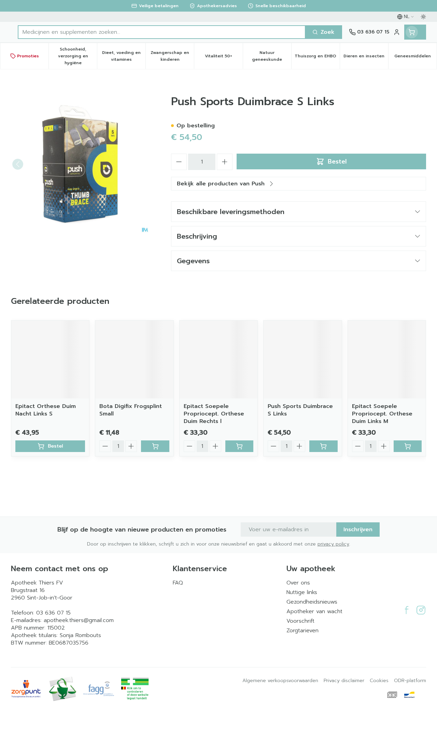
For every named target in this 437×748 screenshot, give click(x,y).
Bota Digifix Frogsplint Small (130, 410)
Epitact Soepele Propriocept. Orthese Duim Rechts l (214, 413)
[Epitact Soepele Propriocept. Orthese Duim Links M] (387, 359)
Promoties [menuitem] (28, 56)
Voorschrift (300, 621)
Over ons (298, 583)
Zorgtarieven (302, 630)
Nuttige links (301, 592)
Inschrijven (357, 529)
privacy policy (333, 544)
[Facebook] (406, 610)
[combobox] (162, 32)
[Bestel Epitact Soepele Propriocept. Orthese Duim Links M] (408, 446)
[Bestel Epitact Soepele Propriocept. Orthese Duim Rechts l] (239, 446)
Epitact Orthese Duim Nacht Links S (45, 410)
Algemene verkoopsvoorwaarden (280, 680)
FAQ (178, 583)
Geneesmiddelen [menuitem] (415, 57)
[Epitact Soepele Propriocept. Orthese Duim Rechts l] (218, 359)
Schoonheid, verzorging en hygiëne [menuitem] (77, 56)
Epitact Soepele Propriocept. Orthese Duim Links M (382, 413)
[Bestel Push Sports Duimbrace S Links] (323, 446)
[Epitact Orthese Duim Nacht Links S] (50, 359)
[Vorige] (17, 164)
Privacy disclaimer (344, 680)
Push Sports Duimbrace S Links (300, 410)
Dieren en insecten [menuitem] (365, 57)
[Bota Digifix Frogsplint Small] (134, 359)
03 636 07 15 (53, 613)
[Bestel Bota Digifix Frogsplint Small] (155, 446)
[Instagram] (421, 610)
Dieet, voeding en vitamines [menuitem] (123, 56)
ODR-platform (410, 680)
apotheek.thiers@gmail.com (79, 620)
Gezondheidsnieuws (311, 602)
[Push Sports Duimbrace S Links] (302, 359)
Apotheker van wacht (314, 611)
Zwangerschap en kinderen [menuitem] (172, 56)
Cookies (379, 680)
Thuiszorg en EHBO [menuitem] (317, 57)
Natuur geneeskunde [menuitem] (271, 56)
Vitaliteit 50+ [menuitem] (223, 57)
